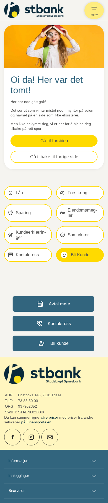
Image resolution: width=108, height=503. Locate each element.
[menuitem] (34, 10)
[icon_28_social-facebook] (12, 437)
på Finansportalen (36, 422)
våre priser (49, 417)
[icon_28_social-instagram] (31, 437)
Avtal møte (53, 304)
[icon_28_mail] (49, 437)
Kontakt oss (53, 324)
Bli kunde (53, 343)
